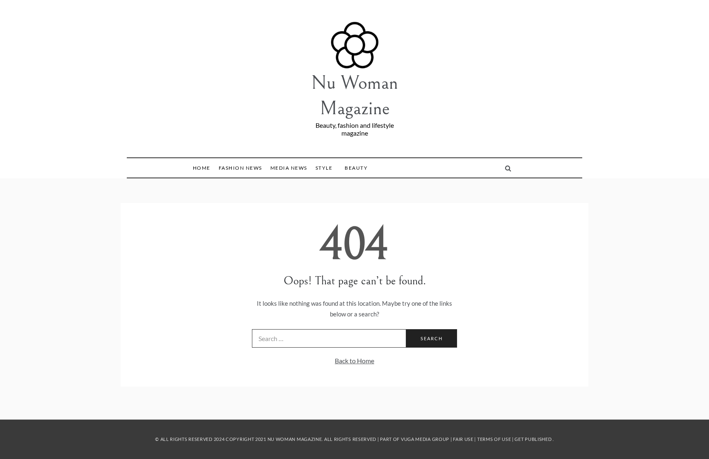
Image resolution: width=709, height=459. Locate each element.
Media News (288, 168)
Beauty (356, 168)
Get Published (533, 439)
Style (324, 168)
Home (201, 168)
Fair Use (463, 439)
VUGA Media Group (425, 439)
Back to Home (354, 360)
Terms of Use (494, 439)
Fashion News (240, 168)
